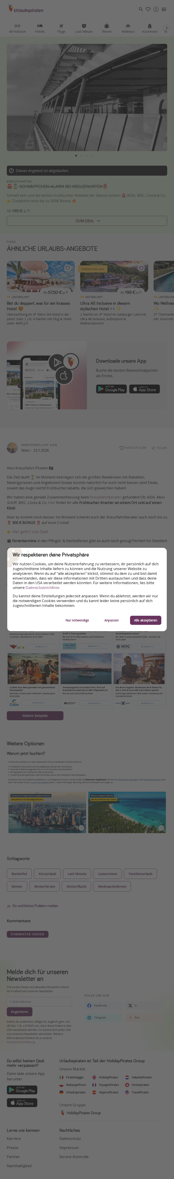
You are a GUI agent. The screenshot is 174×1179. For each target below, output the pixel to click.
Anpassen (111, 620)
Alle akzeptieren (145, 620)
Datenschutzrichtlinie (42, 588)
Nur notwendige (77, 620)
